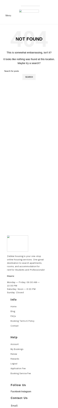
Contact (15, 326)
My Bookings (17, 349)
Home (13, 307)
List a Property (30, 4)
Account (15, 344)
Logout (14, 364)
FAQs (13, 316)
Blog (13, 311)
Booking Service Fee (21, 373)
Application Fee (18, 368)
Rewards (15, 359)
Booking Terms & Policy (22, 321)
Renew (14, 354)
